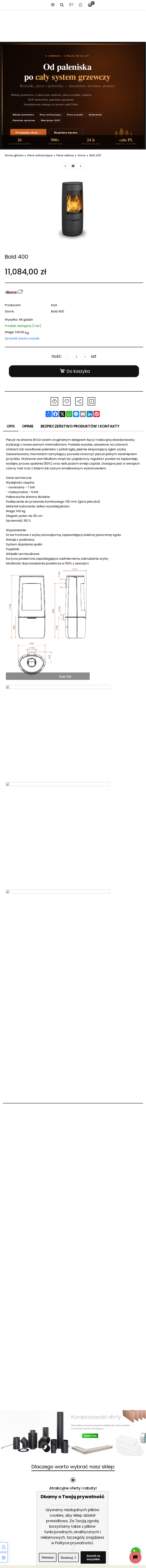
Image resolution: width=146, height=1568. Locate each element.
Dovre (82, 155)
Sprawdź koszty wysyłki (22, 338)
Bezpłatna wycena (65, 132)
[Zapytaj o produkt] (54, 401)
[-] (67, 357)
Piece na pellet (75, 115)
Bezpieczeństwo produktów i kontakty (80, 426)
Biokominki (95, 115)
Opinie (27, 426)
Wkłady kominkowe (23, 115)
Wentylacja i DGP (50, 120)
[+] (85, 357)
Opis (11, 426)
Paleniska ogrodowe (24, 120)
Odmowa (48, 1557)
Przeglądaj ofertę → (28, 132)
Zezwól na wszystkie (93, 1557)
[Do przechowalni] (67, 401)
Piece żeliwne (65, 155)
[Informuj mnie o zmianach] (91, 401)
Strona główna (14, 155)
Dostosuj (67, 1557)
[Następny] (80, 166)
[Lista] (73, 166)
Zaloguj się (80, 5)
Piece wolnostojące (50, 115)
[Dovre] (14, 292)
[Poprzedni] (65, 166)
